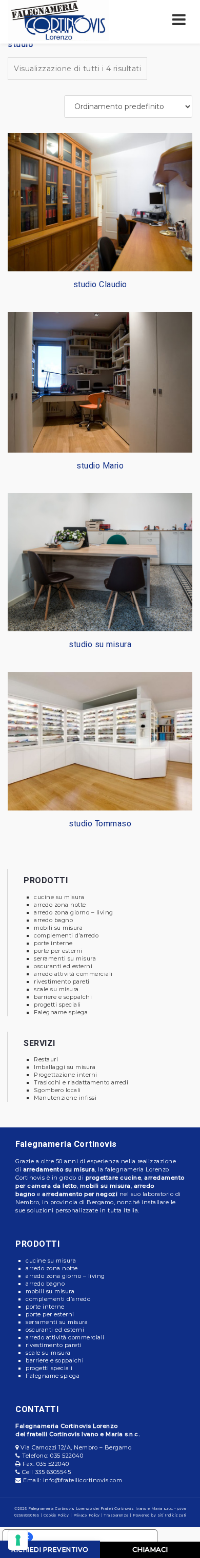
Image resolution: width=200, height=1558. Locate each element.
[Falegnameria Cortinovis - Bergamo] (58, 20)
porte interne (53, 943)
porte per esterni (58, 950)
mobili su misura (58, 927)
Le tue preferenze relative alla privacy (90, 1537)
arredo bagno (53, 920)
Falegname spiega (61, 1012)
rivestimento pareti (62, 981)
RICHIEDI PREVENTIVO (50, 1549)
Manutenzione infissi (65, 1097)
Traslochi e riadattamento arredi (81, 1082)
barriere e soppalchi (63, 996)
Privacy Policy (86, 1515)
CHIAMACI (150, 1549)
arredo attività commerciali (73, 973)
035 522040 (66, 1455)
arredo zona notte (60, 904)
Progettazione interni (65, 1074)
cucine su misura (59, 897)
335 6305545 (53, 1472)
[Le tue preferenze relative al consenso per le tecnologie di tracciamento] (18, 1540)
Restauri (46, 1059)
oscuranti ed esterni (63, 966)
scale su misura (56, 989)
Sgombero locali (57, 1090)
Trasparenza (116, 1515)
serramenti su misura (65, 958)
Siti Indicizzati (171, 1515)
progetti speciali (57, 1004)
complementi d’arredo (66, 935)
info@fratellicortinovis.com (83, 1480)
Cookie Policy (56, 1515)
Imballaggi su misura (64, 1067)
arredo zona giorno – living (73, 912)
